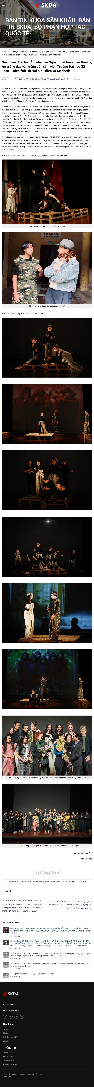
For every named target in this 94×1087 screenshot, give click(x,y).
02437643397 (10, 1005)
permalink (82, 881)
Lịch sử (5, 1029)
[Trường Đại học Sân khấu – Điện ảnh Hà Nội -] (47, 5)
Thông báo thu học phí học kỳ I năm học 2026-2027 (32, 974)
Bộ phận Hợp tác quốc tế (45, 30)
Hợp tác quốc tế (8, 1061)
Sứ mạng (6, 1033)
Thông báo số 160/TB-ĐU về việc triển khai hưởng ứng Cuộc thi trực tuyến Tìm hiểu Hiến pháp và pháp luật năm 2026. (49, 964)
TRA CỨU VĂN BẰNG (10, 1065)
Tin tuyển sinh (8, 1057)
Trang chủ (6, 51)
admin (4, 79)
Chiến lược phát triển (10, 1037)
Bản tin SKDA (40, 79)
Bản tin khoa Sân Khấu (40, 20)
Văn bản (6, 1041)
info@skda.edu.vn (12, 1010)
